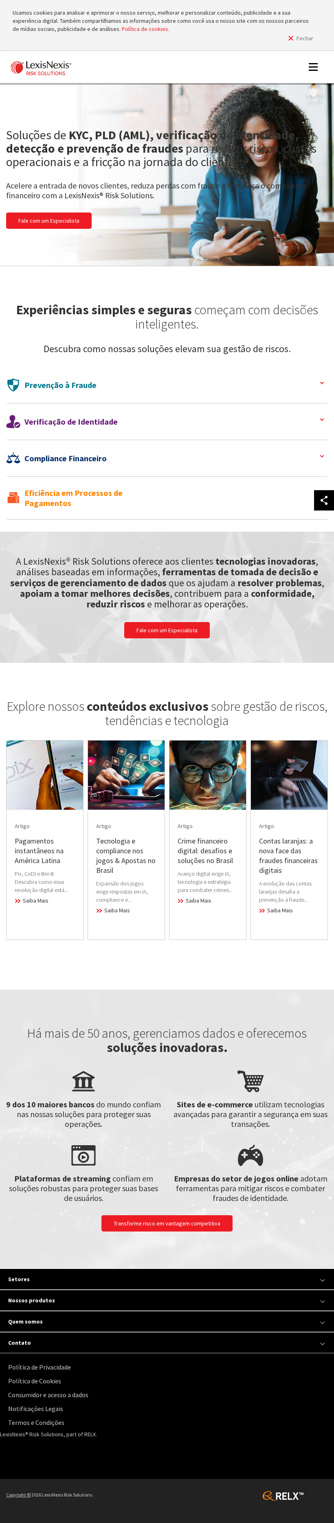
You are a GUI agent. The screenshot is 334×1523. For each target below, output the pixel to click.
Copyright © (18, 1495)
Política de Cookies (34, 1381)
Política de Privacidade (39, 1367)
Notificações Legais (35, 1409)
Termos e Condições (36, 1422)
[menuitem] (169, 1367)
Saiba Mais (35, 900)
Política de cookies (145, 29)
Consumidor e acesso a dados (48, 1395)
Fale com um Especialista (48, 220)
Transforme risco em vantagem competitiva (167, 1223)
